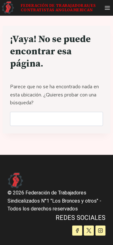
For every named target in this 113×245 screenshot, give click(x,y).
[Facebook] (77, 231)
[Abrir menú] (107, 8)
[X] (89, 231)
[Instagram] (100, 231)
